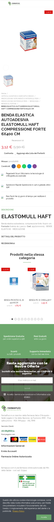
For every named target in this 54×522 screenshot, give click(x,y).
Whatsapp (24, 166)
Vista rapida (20, 281)
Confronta (8, 153)
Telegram (29, 166)
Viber (35, 166)
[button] (12, 319)
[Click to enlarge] (6, 67)
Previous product (44, 101)
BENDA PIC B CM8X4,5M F (40, 300)
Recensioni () (18, 140)
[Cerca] (46, 3)
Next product (51, 101)
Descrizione (7, 210)
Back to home (47, 101)
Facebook (14, 166)
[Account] (51, 3)
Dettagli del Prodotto (13, 237)
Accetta (44, 517)
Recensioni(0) (8, 243)
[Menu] (2, 3)
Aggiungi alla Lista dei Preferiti (31, 153)
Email (19, 166)
